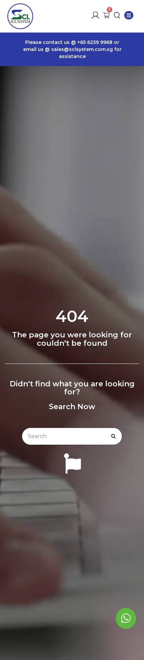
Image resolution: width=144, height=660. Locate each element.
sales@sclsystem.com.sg (82, 49)
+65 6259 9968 (95, 42)
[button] (128, 15)
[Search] (113, 436)
